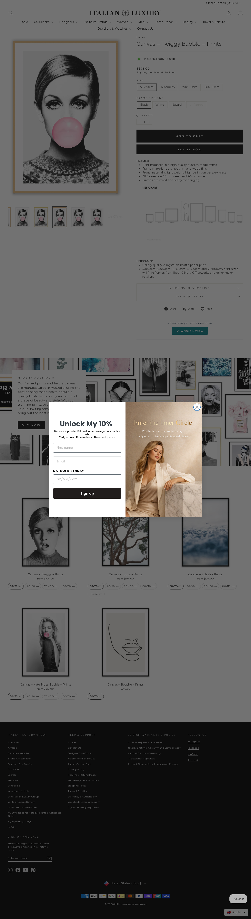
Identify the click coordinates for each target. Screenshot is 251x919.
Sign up (87, 493)
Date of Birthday (68, 471)
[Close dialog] (197, 407)
